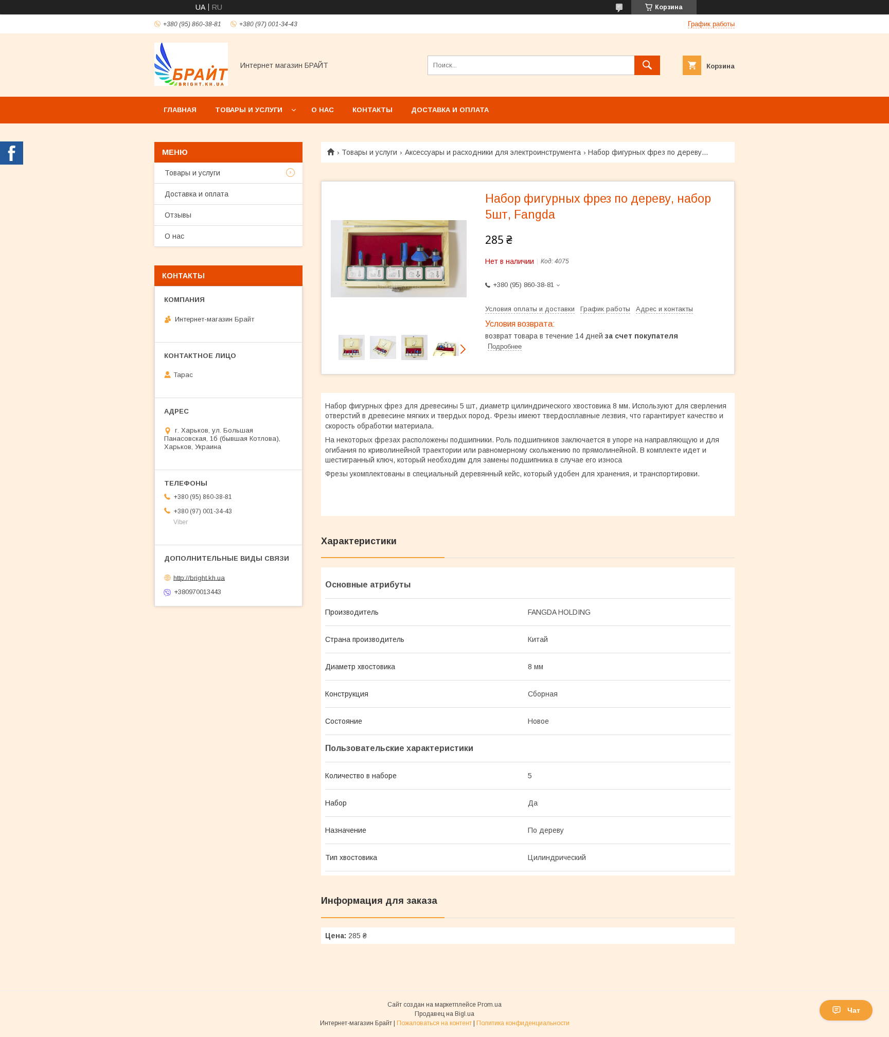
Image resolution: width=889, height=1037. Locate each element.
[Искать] (647, 65)
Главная (180, 110)
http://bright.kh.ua (199, 577)
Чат (853, 1010)
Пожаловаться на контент (434, 1023)
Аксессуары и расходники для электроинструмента (493, 152)
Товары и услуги (248, 110)
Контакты (372, 110)
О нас (322, 110)
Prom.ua (489, 1004)
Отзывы (178, 215)
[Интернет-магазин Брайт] (191, 83)
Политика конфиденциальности (523, 1023)
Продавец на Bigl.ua (444, 1013)
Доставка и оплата (450, 110)
